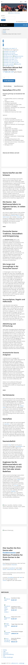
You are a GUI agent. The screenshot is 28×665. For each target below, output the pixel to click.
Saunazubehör (19, 446)
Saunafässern (12, 568)
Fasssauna (19, 569)
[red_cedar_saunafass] (8, 64)
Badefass (13, 491)
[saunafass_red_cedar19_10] (10, 51)
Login (4, 651)
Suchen (3, 15)
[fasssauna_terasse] (8, 56)
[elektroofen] (17, 64)
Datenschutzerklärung (8, 654)
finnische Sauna (15, 215)
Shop (9, 445)
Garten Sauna (6, 217)
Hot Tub (16, 485)
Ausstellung (10, 577)
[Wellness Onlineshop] (14, 13)
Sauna (4, 564)
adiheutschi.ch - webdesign (17, 663)
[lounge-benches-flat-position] (10, 54)
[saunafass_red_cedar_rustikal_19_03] (12, 57)
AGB (4, 656)
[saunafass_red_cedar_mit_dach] (11, 62)
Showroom (14, 564)
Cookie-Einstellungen (8, 657)
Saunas (4, 569)
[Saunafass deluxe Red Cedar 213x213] (10, 48)
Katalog (5, 650)
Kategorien (4, 25)
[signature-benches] (18, 56)
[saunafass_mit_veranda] (9, 53)
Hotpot (19, 479)
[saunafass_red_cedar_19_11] (10, 59)
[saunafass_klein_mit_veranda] (10, 61)
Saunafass (19, 217)
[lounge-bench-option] (8, 65)
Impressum (5, 653)
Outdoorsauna (9, 552)
